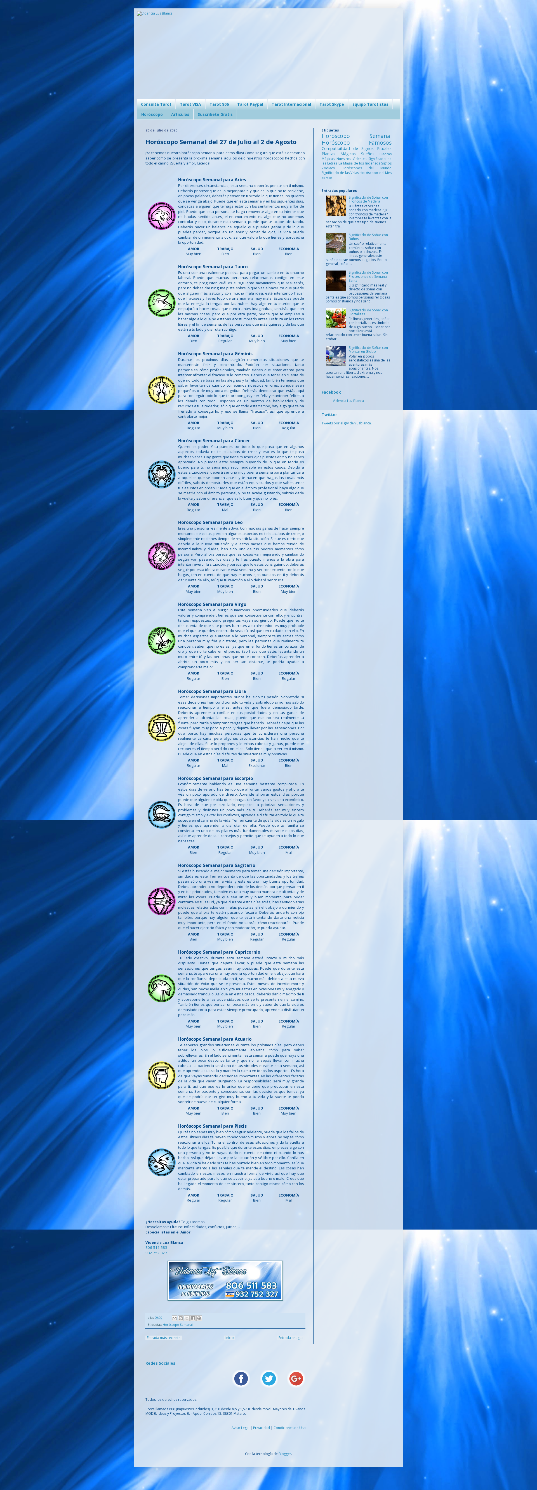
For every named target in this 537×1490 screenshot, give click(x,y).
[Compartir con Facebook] (193, 1318)
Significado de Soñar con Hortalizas (368, 312)
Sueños (370, 153)
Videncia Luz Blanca (348, 400)
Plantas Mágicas (341, 153)
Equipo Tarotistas (370, 104)
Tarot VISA (190, 104)
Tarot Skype (331, 104)
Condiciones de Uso (290, 1427)
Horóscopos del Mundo (367, 168)
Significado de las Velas (341, 172)
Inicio (229, 1337)
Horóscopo (152, 114)
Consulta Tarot (156, 104)
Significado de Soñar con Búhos (368, 236)
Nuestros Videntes (352, 158)
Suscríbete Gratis (215, 114)
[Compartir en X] (187, 1318)
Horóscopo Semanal (178, 1324)
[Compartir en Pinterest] (199, 1318)
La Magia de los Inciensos (359, 163)
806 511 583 (156, 1247)
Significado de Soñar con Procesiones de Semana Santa (368, 276)
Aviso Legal (240, 1427)
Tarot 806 (219, 104)
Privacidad (261, 1427)
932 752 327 (156, 1252)
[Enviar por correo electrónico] (174, 1318)
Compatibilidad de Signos (349, 148)
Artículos (180, 114)
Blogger (285, 1453)
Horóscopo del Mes (376, 172)
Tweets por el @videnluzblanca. (347, 423)
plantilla (327, 178)
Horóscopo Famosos (357, 142)
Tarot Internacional (291, 104)
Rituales (384, 148)
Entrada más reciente (163, 1337)
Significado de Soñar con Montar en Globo (368, 349)
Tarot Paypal (250, 104)
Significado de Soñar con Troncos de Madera (368, 199)
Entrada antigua (291, 1337)
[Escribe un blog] (180, 1318)
